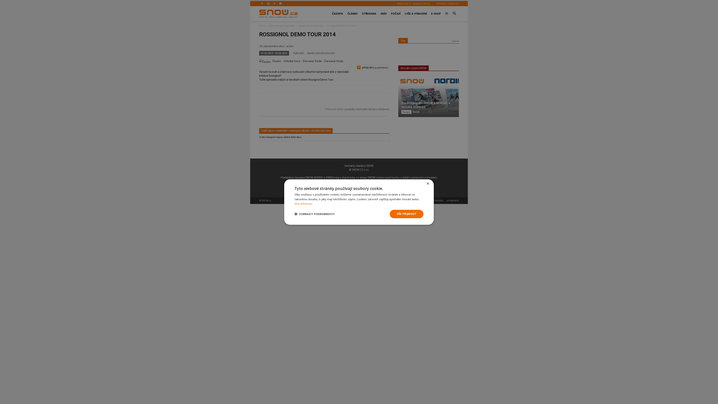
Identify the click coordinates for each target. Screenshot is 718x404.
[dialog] (359, 202)
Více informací (303, 204)
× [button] (427, 183)
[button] (314, 214)
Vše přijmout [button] (406, 214)
